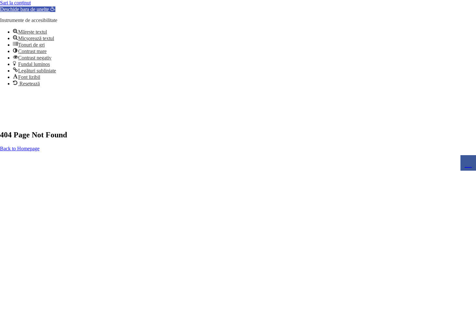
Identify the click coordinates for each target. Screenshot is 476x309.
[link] (27, 9)
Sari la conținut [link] (15, 2)
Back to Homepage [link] (20, 148)
